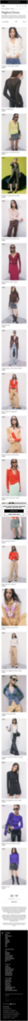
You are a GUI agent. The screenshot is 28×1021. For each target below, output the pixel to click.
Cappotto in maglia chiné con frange (10, 195)
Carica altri (14, 901)
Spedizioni (7, 954)
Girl (6, 944)
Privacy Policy (8, 981)
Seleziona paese (8, 975)
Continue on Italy (14, 510)
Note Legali (7, 983)
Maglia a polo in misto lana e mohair (10, 498)
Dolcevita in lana (6, 325)
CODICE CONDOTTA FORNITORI (11, 990)
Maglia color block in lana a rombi (10, 627)
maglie (12, 915)
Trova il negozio (8, 957)
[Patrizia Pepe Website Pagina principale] (4, 6)
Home (3, 8)
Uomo (6, 943)
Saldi (6, 946)
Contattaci (7, 952)
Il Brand (7, 966)
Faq (6, 961)
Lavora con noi (8, 972)
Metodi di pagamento (9, 958)
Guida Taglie (8, 960)
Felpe (3, 915)
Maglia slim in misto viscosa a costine (11, 843)
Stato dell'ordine (9, 955)
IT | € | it (7, 1000)
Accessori (7, 940)
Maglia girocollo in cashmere (9, 584)
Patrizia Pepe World (9, 969)
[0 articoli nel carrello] (25, 6)
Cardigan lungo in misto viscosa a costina (12, 368)
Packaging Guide (8, 973)
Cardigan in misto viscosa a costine (10, 66)
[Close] (26, 2)
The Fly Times (8, 967)
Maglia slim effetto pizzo (8, 109)
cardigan (24, 915)
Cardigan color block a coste (8, 714)
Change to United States (14, 514)
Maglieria (12, 8)
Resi (6, 951)
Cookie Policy (8, 980)
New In (6, 934)
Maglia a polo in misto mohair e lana (10, 152)
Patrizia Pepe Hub (9, 970)
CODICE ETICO (8, 984)
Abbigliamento (7, 8)
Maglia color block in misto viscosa (10, 454)
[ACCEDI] (20, 6)
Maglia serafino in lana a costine (9, 282)
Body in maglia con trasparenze (9, 411)
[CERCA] (17, 6)
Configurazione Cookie (10, 987)
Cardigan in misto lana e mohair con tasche (12, 757)
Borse (6, 937)
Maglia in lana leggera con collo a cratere (12, 670)
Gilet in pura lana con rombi (8, 541)
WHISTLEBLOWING (8, 988)
